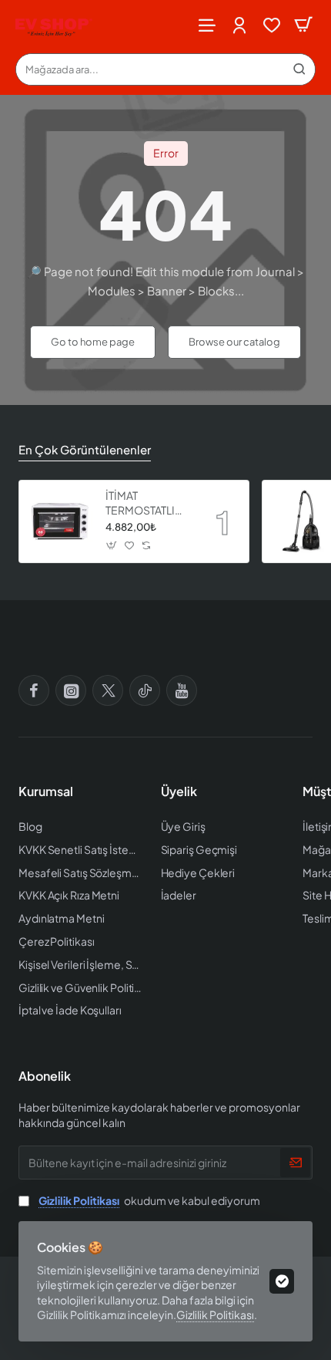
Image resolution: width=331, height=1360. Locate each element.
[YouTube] (181, 690)
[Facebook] (33, 690)
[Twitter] (107, 690)
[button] (112, 545)
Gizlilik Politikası (215, 1314)
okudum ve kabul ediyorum (149, 1200)
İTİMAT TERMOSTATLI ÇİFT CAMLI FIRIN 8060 (148, 502)
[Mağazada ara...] (299, 69)
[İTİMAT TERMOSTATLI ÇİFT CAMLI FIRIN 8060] (60, 521)
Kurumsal (45, 791)
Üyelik (179, 791)
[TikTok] (144, 690)
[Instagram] (70, 690)
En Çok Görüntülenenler (84, 449)
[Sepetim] (303, 25)
